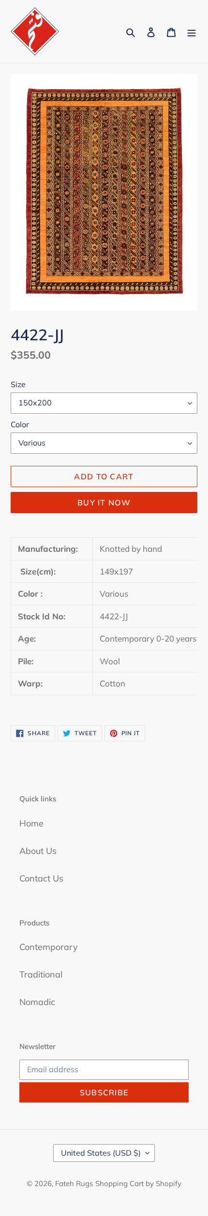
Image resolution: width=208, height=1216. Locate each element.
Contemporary (48, 946)
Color (20, 424)
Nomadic (37, 1001)
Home (31, 823)
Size (18, 384)
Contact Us (41, 878)
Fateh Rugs (74, 1183)
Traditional (40, 974)
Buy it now (104, 502)
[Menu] (191, 31)
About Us (38, 850)
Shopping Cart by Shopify (138, 1183)
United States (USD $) (101, 1153)
